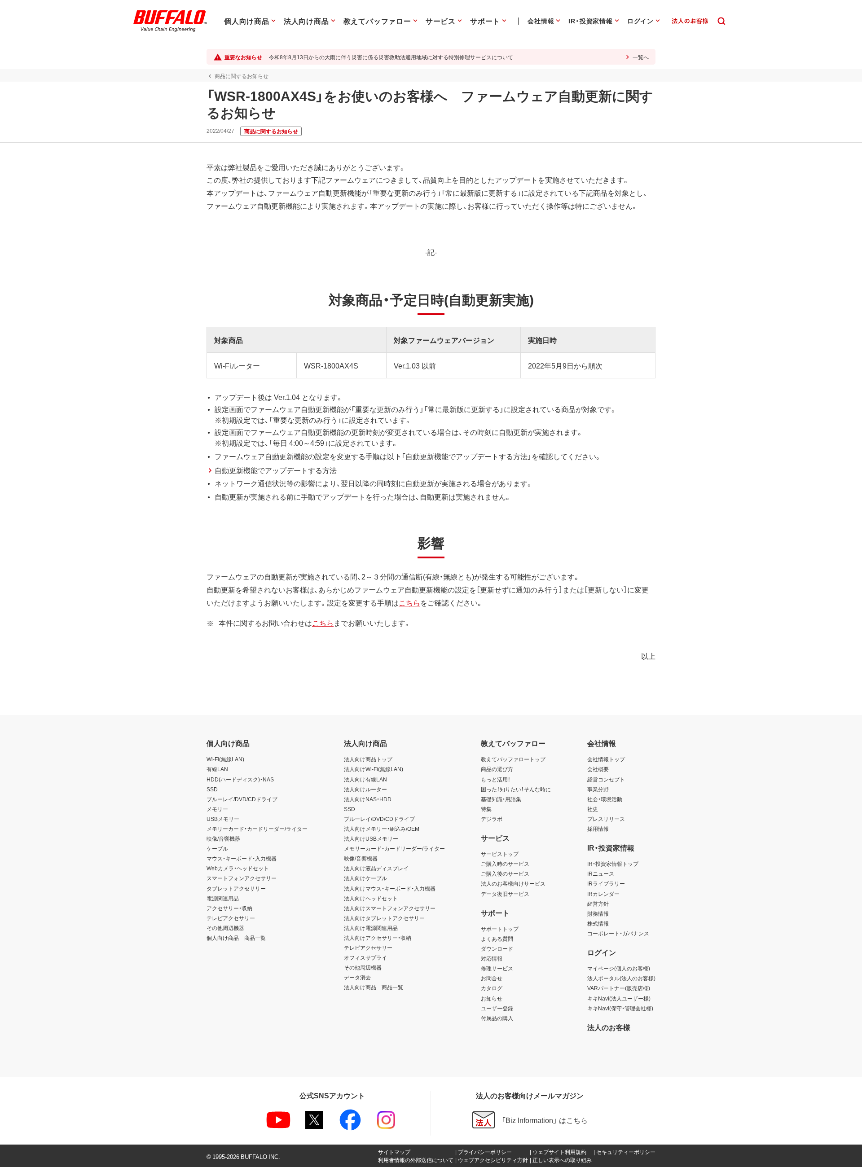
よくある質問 (497, 938)
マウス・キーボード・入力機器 (242, 858)
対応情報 (491, 958)
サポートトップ (500, 929)
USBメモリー (223, 819)
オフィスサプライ (365, 957)
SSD (212, 789)
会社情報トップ (606, 759)
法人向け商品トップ (368, 759)
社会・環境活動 (604, 799)
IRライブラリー (606, 883)
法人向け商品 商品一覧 (373, 987)
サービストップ (500, 854)
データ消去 (357, 977)
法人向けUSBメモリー (371, 838)
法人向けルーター (365, 789)
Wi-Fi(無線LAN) (225, 759)
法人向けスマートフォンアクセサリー (389, 908)
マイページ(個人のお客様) (618, 968)
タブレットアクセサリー (236, 888)
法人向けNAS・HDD (367, 799)
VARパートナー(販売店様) (618, 988)
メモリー (217, 809)
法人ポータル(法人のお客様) (621, 978)
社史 (592, 809)
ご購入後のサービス (505, 873)
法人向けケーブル (365, 878)
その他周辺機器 (225, 928)
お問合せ (491, 978)
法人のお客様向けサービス (513, 883)
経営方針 (598, 903)
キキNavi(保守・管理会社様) (620, 1008)
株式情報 (598, 923)
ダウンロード (497, 948)
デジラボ (491, 819)
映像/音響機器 (223, 838)
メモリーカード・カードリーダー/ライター (257, 829)
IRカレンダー (603, 894)
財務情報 (598, 913)
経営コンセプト (606, 779)
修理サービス (497, 968)
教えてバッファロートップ (513, 759)
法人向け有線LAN (365, 779)
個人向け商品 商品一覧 (236, 938)
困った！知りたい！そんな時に (516, 789)
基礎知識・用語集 (501, 799)
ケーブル (217, 848)
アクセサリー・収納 (229, 908)
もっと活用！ (495, 779)
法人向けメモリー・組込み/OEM (381, 829)
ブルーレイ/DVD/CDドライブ (242, 799)
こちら (409, 602)
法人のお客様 (608, 1027)
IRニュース (600, 873)
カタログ (491, 988)
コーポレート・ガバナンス (618, 933)
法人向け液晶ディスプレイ (376, 868)
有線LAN (217, 769)
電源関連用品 (223, 898)
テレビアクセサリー (231, 918)
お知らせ (491, 998)
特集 (486, 809)
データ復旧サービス (505, 894)
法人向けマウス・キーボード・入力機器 (389, 888)
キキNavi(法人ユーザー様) (619, 998)
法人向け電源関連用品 (371, 928)
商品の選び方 (497, 769)
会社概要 (598, 769)
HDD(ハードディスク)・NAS (240, 779)
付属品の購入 (497, 1018)
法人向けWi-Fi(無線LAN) (373, 769)
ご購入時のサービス (505, 864)
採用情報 (598, 829)
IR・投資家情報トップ (612, 864)
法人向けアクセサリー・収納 (377, 938)
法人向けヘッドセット (371, 898)
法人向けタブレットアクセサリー (384, 918)
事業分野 (598, 789)
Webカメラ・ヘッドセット (238, 868)
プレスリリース (606, 819)
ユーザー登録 (497, 1008)
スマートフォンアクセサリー (242, 878)
